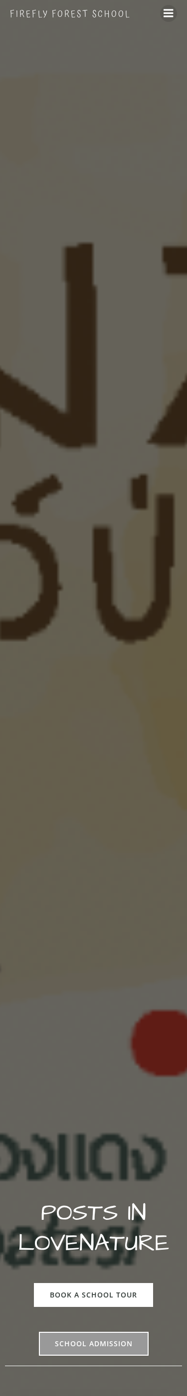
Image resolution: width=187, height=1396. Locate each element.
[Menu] (168, 13)
